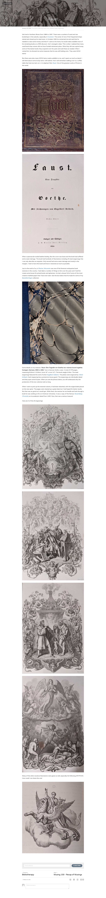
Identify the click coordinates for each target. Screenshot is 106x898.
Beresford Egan (27, 278)
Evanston (51, 37)
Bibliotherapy (28, 875)
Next (55, 872)
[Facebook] (70, 879)
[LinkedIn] (77, 879)
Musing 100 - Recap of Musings (68, 875)
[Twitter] (74, 879)
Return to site (7, 3)
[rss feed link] (83, 879)
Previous (25, 872)
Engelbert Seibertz (53, 375)
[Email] (81, 879)
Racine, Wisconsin (44, 268)
